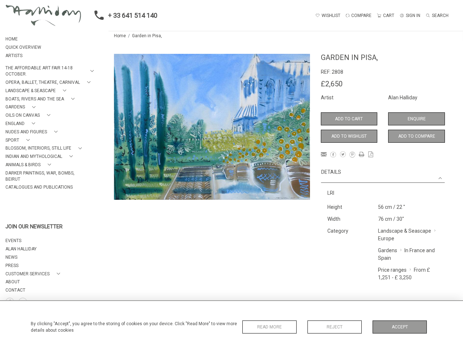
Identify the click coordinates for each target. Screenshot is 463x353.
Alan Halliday (402, 97)
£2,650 (332, 83)
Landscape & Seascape (404, 231)
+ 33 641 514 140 (132, 15)
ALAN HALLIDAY (21, 248)
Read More (269, 327)
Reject (335, 327)
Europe (386, 238)
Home (120, 35)
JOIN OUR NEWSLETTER (34, 227)
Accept (400, 327)
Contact (15, 290)
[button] (51, 71)
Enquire (417, 118)
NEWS (11, 257)
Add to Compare (416, 136)
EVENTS (13, 240)
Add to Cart (349, 118)
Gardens (387, 250)
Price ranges (392, 270)
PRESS (11, 265)
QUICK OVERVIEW (23, 47)
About (12, 281)
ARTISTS (13, 55)
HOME (11, 39)
